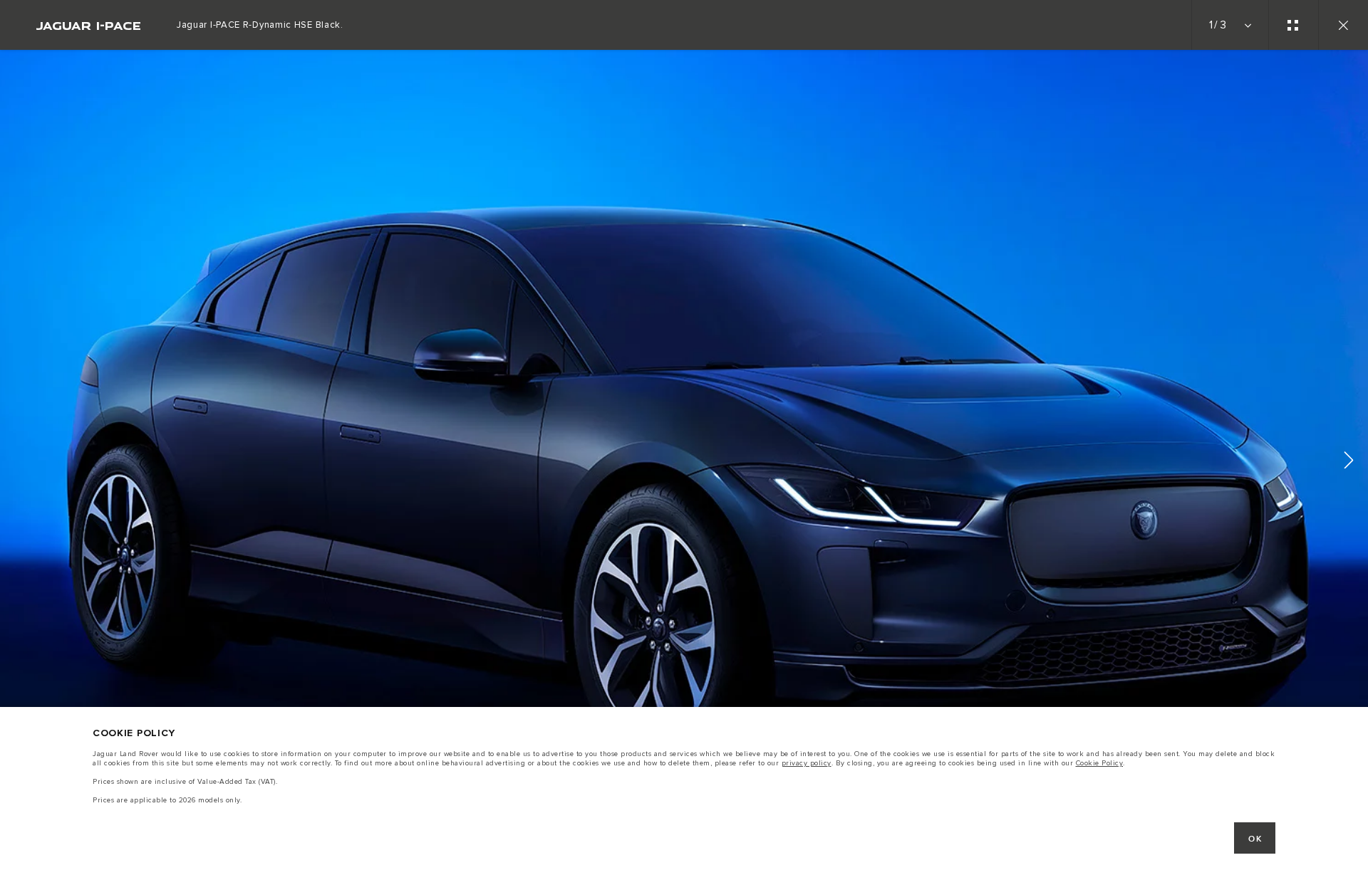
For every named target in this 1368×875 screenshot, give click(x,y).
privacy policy (806, 763)
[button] (1349, 462)
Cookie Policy (1100, 763)
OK (1255, 839)
